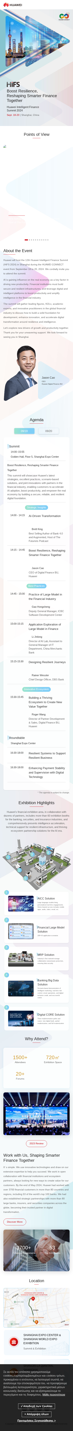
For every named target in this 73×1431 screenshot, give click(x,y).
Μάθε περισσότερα (53, 1394)
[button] (26, 239)
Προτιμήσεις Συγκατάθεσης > (36, 1420)
